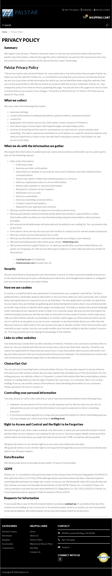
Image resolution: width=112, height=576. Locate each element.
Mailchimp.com (70, 241)
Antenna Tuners (9, 531)
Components (8, 548)
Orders (86, 10)
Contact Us (35, 552)
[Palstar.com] (22, 14)
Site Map (34, 548)
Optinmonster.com (25, 262)
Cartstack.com (23, 259)
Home (4, 32)
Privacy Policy (36, 539)
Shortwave (7, 535)
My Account (103, 10)
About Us (34, 535)
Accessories (7, 544)
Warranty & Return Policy (41, 544)
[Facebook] (60, 559)
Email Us (66, 547)
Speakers (6, 539)
